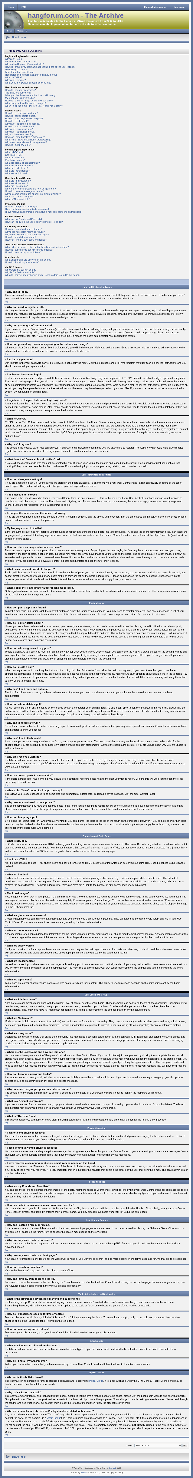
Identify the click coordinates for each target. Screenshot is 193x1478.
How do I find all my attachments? (22, 262)
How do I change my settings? (20, 90)
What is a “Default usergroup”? (20, 196)
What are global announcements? (22, 163)
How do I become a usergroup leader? (24, 191)
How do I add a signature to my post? (24, 118)
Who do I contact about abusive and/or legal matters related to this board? (42, 275)
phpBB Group (95, 1380)
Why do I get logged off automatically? (24, 64)
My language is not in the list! (20, 98)
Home (11, 7)
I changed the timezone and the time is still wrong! (30, 95)
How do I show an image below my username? (29, 100)
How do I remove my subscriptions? (23, 252)
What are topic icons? (16, 173)
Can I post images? (15, 160)
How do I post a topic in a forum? (21, 113)
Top (6, 302)
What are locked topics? (17, 171)
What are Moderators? (16, 183)
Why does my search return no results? (25, 232)
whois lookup (54, 1418)
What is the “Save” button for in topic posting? (28, 139)
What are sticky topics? (16, 168)
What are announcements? (19, 165)
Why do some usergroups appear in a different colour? (33, 194)
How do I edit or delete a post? (20, 116)
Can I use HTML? (14, 155)
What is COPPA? (13, 77)
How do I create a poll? (17, 121)
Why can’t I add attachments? (20, 131)
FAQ (23, 7)
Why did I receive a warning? (20, 134)
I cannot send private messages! (21, 206)
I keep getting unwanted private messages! (27, 209)
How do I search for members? (20, 237)
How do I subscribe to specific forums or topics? (29, 250)
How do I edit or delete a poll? (20, 126)
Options (21, 31)
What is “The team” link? (17, 199)
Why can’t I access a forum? (19, 129)
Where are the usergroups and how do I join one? (30, 188)
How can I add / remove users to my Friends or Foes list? (34, 222)
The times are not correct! (18, 92)
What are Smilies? (14, 157)
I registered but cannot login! (19, 72)
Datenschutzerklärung (155, 7)
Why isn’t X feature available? (20, 272)
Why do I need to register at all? (21, 61)
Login (9, 31)
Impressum (179, 7)
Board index (19, 37)
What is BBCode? (14, 152)
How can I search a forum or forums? (24, 229)
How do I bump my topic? (18, 145)
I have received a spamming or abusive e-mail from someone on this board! (43, 212)
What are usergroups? (16, 186)
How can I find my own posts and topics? (26, 240)
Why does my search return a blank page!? (27, 234)
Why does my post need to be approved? (26, 142)
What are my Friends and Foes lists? (23, 219)
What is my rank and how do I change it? (25, 103)
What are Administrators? (18, 180)
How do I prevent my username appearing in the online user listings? (40, 67)
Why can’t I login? (14, 59)
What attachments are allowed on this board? (28, 259)
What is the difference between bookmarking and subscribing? (37, 247)
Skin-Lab (112, 1468)
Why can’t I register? (15, 80)
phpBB (84, 1473)
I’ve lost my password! (16, 69)
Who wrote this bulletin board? (20, 269)
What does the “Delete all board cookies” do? (28, 82)
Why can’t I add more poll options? (22, 124)
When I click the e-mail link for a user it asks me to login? (34, 106)
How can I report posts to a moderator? (25, 137)
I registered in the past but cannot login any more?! (31, 75)
